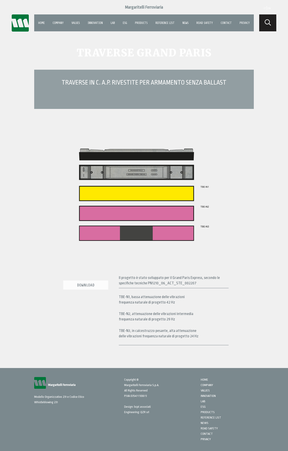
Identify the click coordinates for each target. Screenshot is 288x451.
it (265, 8)
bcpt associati (142, 406)
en (269, 8)
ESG (125, 23)
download (85, 285)
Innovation (95, 23)
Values (76, 23)
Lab (113, 23)
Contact (226, 23)
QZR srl (144, 412)
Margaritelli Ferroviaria (144, 7)
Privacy (245, 23)
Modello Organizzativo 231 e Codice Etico (59, 396)
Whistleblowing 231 (46, 402)
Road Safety (204, 23)
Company (58, 23)
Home (41, 23)
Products (141, 23)
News (185, 23)
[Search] (267, 22)
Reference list (165, 23)
